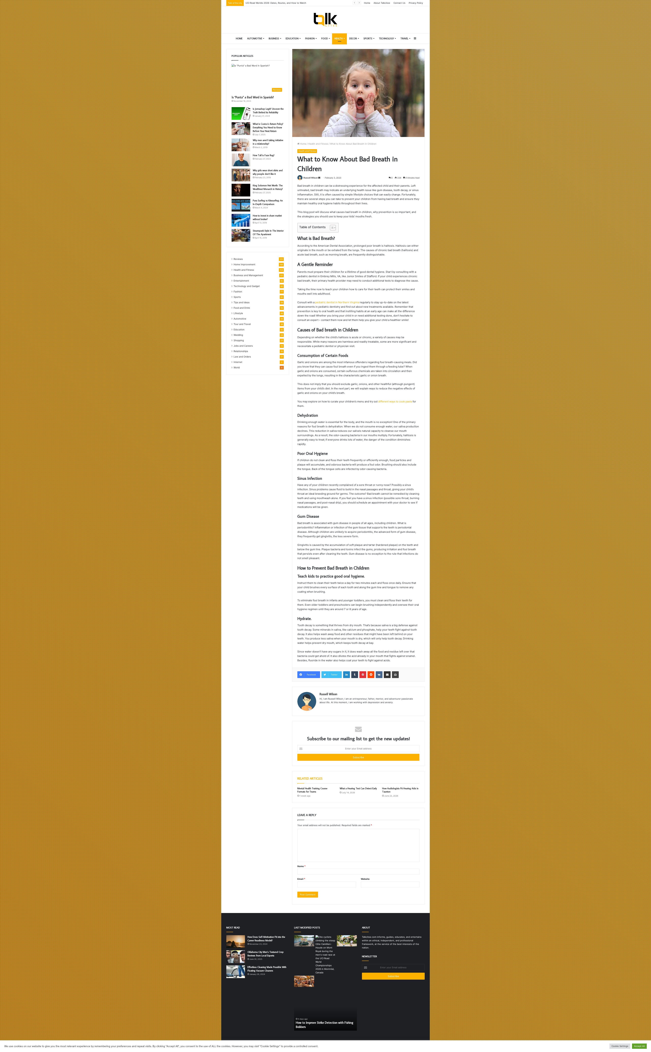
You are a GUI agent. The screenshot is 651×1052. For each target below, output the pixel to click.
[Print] (395, 674)
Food (324, 38)
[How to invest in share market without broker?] (241, 220)
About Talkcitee (382, 3)
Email (301, 879)
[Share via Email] (387, 674)
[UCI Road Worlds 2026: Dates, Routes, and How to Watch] (325, 954)
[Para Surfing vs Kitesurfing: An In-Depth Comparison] (241, 205)
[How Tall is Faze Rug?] (241, 160)
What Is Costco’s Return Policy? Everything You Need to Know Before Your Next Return (268, 127)
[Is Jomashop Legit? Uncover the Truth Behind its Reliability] (241, 113)
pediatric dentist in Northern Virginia (337, 302)
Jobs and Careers (243, 345)
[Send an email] (319, 177)
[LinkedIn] (346, 674)
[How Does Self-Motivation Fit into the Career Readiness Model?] (235, 941)
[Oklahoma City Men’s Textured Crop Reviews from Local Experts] (235, 956)
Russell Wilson (310, 177)
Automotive (254, 38)
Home (367, 3)
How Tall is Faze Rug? (263, 155)
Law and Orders (242, 356)
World (237, 367)
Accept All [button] (639, 1046)
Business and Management (248, 275)
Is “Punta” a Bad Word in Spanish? (253, 97)
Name (301, 866)
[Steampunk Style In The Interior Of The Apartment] (241, 235)
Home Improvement (244, 264)
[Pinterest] (362, 674)
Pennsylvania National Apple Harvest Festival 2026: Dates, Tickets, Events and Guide (290, 3)
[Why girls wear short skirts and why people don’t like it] (241, 175)
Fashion (310, 38)
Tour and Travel (242, 324)
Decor (353, 38)
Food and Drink (242, 307)
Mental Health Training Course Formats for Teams (312, 790)
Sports (367, 38)
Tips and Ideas (242, 302)
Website (365, 879)
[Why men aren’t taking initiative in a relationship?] (241, 144)
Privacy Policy (416, 3)
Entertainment (241, 280)
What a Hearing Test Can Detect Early (358, 788)
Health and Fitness (318, 143)
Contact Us (399, 3)
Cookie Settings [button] (619, 1046)
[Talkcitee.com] (325, 19)
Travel (404, 38)
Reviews (238, 259)
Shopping (239, 340)
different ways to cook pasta (395, 401)
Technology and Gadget (247, 286)
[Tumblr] (354, 674)
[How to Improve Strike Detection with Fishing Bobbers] (304, 941)
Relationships (241, 351)
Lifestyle (238, 313)
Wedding (238, 335)
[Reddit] (371, 674)
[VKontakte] (379, 674)
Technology (386, 38)
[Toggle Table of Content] (331, 228)
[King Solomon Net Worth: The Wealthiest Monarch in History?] (241, 190)
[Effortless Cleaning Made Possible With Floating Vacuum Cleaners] (235, 971)
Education (292, 38)
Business (274, 38)
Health (338, 38)
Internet (238, 362)
